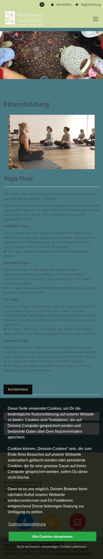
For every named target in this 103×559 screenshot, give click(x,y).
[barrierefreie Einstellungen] (42, 4)
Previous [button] (9, 55)
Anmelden (64, 4)
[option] (51, 55)
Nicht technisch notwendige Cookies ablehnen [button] (51, 546)
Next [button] (93, 55)
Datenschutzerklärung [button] (27, 524)
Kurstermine (18, 389)
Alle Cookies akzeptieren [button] (52, 536)
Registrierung (90, 4)
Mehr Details (47, 389)
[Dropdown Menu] (95, 19)
